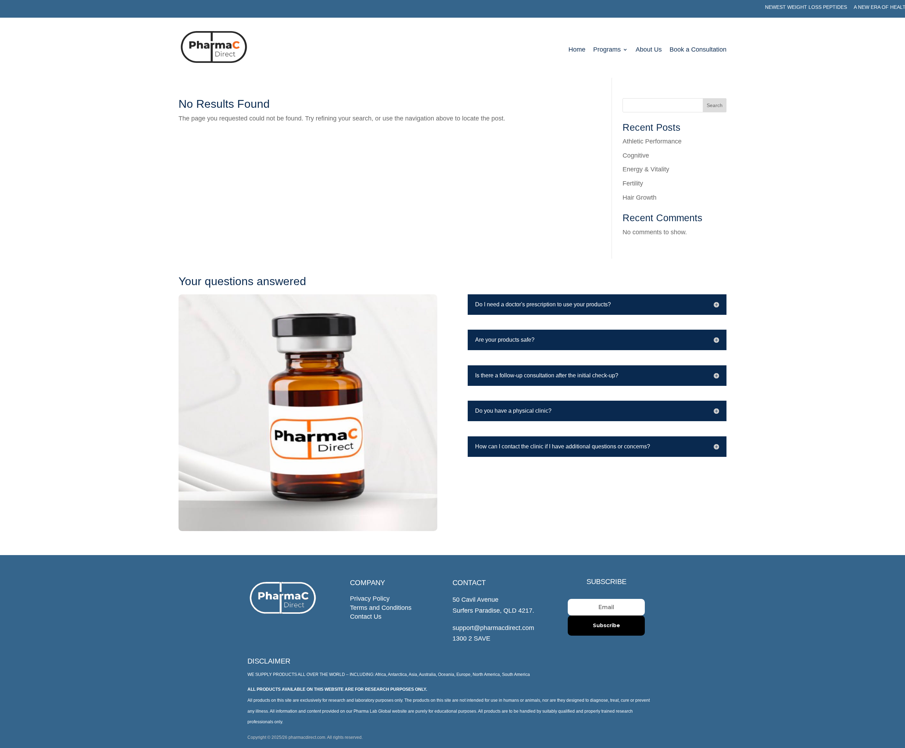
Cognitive (636, 155)
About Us (649, 50)
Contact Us (365, 616)
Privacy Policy (370, 598)
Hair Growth (639, 197)
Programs (607, 50)
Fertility (633, 183)
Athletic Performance (652, 141)
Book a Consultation (698, 50)
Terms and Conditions (380, 607)
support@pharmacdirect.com (493, 627)
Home (576, 50)
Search (715, 105)
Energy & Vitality (646, 169)
